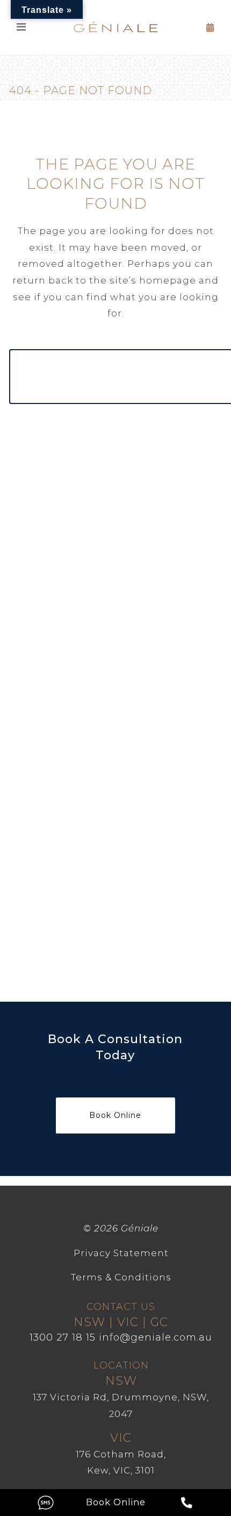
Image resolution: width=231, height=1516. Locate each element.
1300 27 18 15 (63, 1337)
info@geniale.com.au (155, 1337)
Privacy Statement (121, 1253)
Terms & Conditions (121, 1277)
